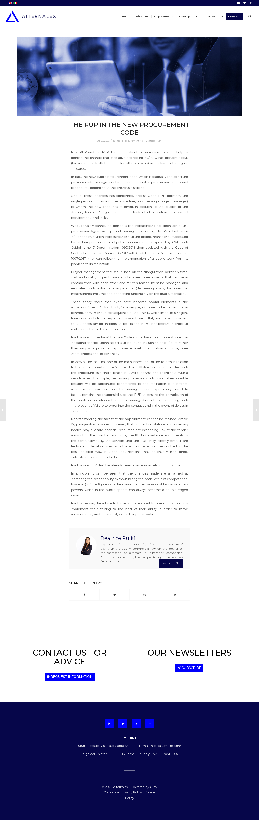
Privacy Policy (131, 792)
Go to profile (171, 563)
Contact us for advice (70, 657)
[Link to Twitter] (244, 3)
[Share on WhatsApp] (145, 594)
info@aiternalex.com (165, 746)
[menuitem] (126, 16)
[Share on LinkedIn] (175, 594)
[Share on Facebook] (84, 594)
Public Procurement (127, 140)
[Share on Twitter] (115, 594)
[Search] (250, 16)
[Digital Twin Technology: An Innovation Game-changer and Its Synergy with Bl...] (3, 410)
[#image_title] (129, 76)
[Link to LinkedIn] (238, 3)
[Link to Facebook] (251, 3)
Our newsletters (189, 653)
